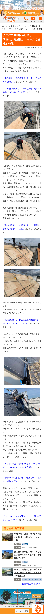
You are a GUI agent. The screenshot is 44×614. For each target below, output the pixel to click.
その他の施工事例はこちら (31, 584)
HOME (5, 26)
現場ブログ (15, 26)
